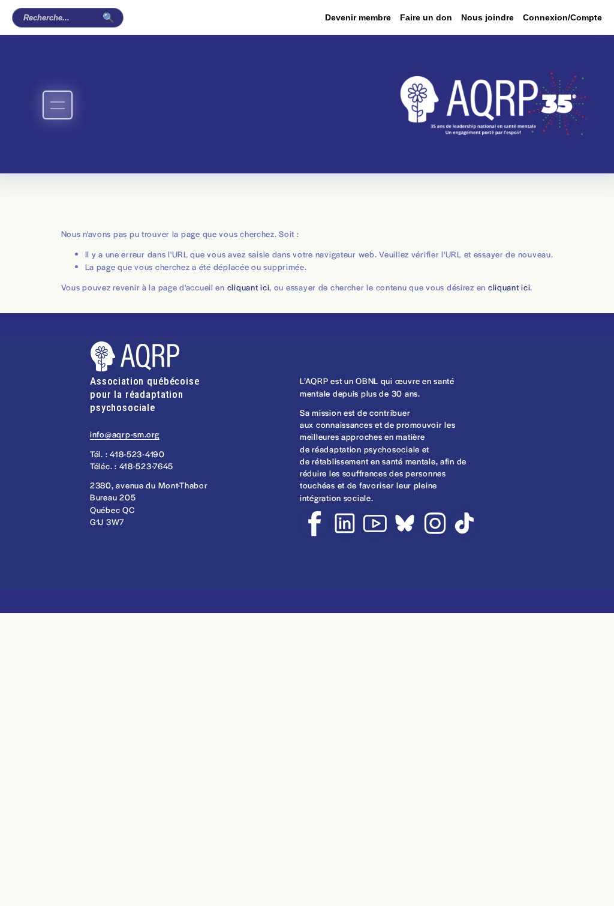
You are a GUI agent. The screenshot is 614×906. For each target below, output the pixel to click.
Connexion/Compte (562, 17)
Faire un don (426, 17)
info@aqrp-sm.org (124, 434)
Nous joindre (487, 17)
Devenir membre (358, 17)
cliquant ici (248, 287)
